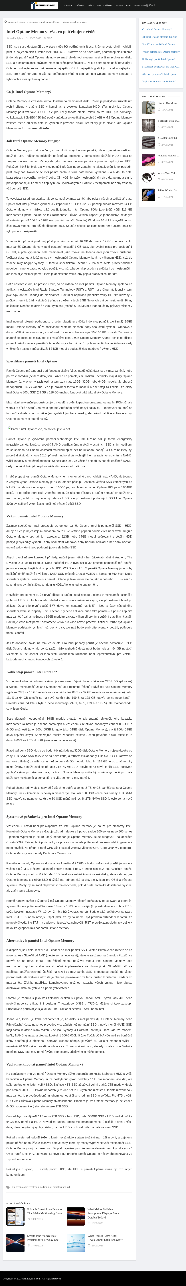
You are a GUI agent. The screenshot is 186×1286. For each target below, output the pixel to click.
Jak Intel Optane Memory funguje (159, 37)
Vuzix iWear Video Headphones (169, 173)
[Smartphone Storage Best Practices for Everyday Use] (15, 1243)
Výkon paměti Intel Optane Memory (161, 51)
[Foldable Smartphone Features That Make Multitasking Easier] (15, 1216)
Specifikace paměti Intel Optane (158, 44)
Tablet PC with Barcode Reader (169, 190)
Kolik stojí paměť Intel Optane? (158, 59)
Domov (23, 22)
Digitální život (105, 5)
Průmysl (80, 5)
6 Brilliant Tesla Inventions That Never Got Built (169, 120)
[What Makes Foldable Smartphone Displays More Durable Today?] (76, 1216)
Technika (67, 5)
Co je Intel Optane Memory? (157, 29)
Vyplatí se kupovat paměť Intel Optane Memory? (161, 81)
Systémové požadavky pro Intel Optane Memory (161, 66)
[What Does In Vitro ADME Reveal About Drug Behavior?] (76, 1243)
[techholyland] (44, 5)
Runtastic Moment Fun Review (169, 155)
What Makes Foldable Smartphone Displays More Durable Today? (103, 1213)
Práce (91, 5)
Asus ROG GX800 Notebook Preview (169, 138)
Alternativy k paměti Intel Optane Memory (161, 74)
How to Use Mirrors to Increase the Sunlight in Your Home (169, 103)
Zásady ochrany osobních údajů (132, 5)
